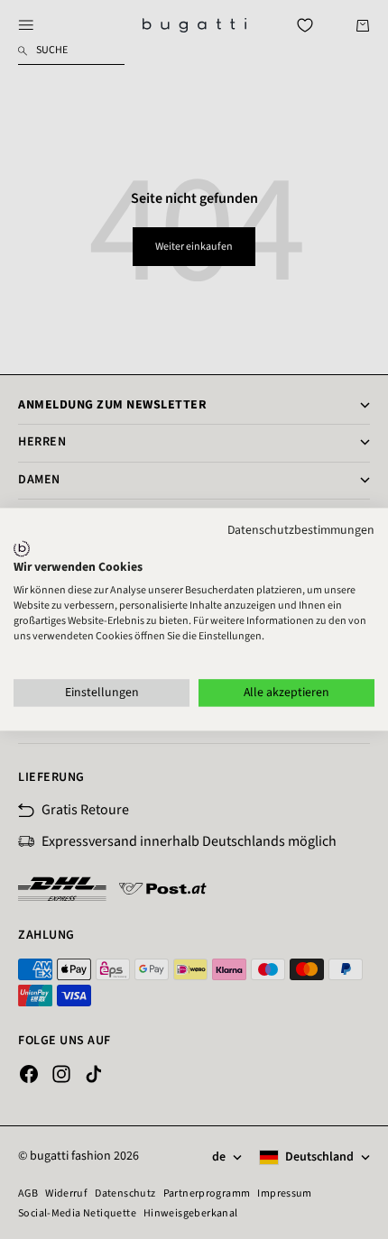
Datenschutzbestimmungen (300, 530)
